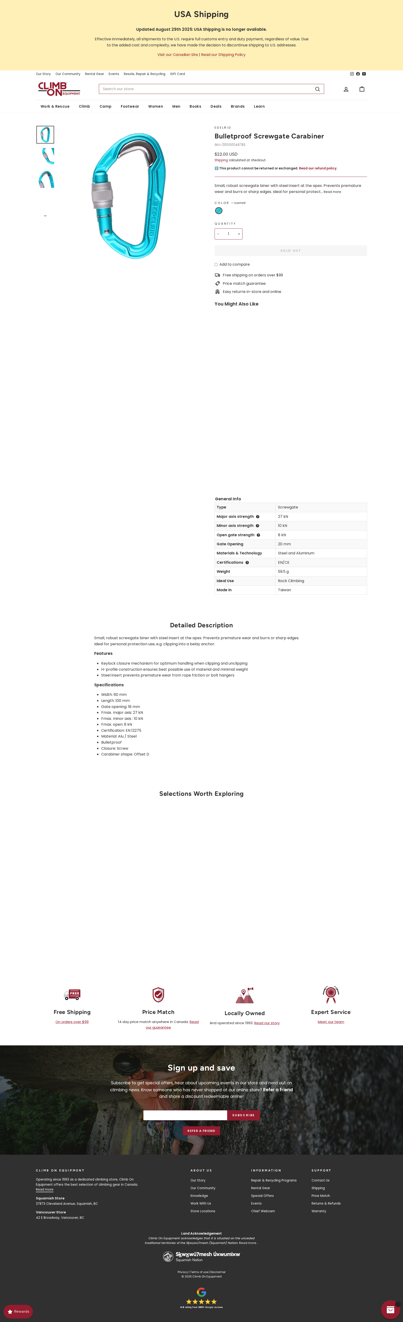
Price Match (321, 1196)
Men (176, 106)
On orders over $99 (72, 1021)
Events (114, 74)
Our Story (43, 74)
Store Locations (203, 1211)
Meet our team (331, 1021)
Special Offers (262, 1196)
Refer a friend (201, 1131)
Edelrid (223, 128)
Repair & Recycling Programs (274, 1180)
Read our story (267, 1022)
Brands (238, 106)
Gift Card (177, 74)
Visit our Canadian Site (177, 54)
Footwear (130, 106)
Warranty (319, 1211)
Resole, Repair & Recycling (144, 74)
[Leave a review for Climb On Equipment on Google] (201, 1298)
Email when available (75, 882)
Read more (332, 192)
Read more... (248, 1243)
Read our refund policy (318, 168)
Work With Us (201, 1203)
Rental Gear (94, 74)
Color (230, 203)
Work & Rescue (55, 106)
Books (195, 106)
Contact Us (321, 1180)
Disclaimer (218, 1272)
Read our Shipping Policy (223, 54)
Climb (84, 106)
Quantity (225, 224)
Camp (106, 106)
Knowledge (199, 1196)
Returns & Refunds (326, 1203)
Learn (259, 106)
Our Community (68, 74)
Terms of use (199, 1272)
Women (155, 106)
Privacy (183, 1272)
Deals (216, 106)
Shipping (221, 160)
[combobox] (211, 89)
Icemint (218, 211)
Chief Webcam (263, 1211)
